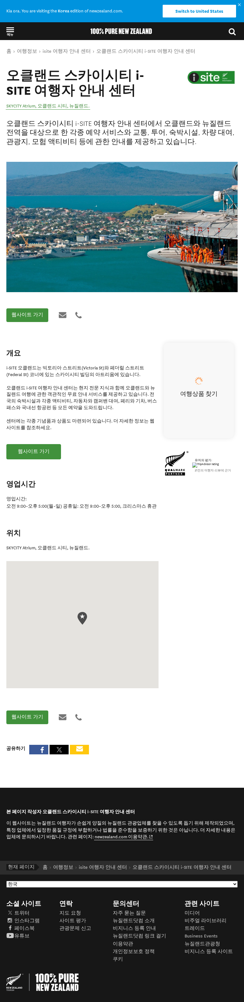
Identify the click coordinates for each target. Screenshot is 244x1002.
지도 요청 (70, 913)
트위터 (22, 913)
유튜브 (22, 936)
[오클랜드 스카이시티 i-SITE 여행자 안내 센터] (211, 77)
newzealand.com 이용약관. (124, 837)
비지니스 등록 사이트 (209, 951)
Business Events (201, 936)
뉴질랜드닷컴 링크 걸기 (139, 936)
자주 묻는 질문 (129, 913)
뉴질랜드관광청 (202, 944)
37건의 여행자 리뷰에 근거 (213, 470)
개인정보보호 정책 (134, 951)
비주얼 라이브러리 (206, 920)
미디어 (192, 913)
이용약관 (123, 944)
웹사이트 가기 (27, 315)
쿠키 (118, 959)
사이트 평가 (72, 920)
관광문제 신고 (75, 928)
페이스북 (24, 928)
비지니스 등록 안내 (134, 928)
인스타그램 (27, 920)
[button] (10, 31)
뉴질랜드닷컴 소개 (134, 920)
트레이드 (195, 928)
